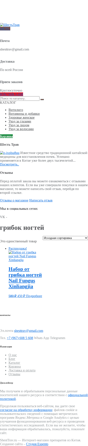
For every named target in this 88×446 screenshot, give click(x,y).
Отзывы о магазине (14, 200)
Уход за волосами (21, 129)
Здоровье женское (22, 117)
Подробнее (34, 296)
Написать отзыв (41, 200)
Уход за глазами (20, 121)
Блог (12, 14)
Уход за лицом (19, 125)
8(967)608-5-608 (11, 94)
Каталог (14, 362)
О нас (12, 8)
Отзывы (14, 18)
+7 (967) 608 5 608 (20, 338)
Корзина (6, 136)
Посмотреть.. (9, 164)
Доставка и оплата (20, 11)
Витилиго (16, 110)
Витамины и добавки (24, 113)
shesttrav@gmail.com (28, 330)
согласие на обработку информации (26, 410)
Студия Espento (37, 444)
